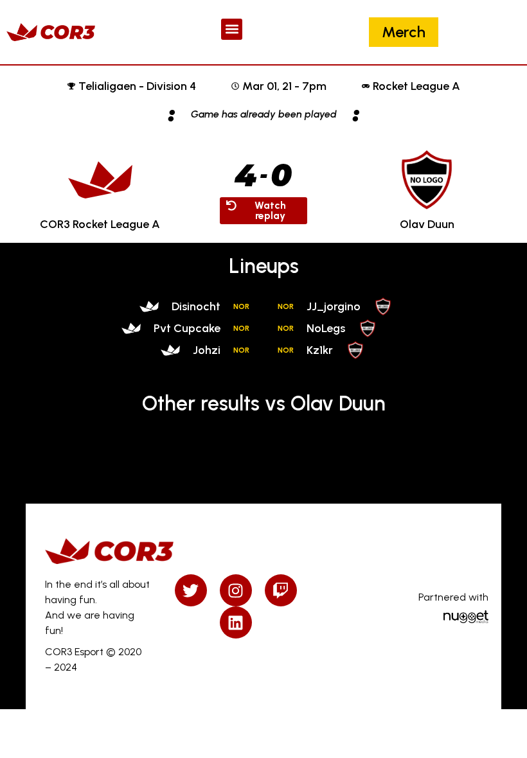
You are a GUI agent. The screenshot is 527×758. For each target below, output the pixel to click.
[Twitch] (281, 590)
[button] (231, 29)
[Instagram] (236, 590)
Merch (403, 31)
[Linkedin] (236, 622)
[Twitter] (191, 590)
